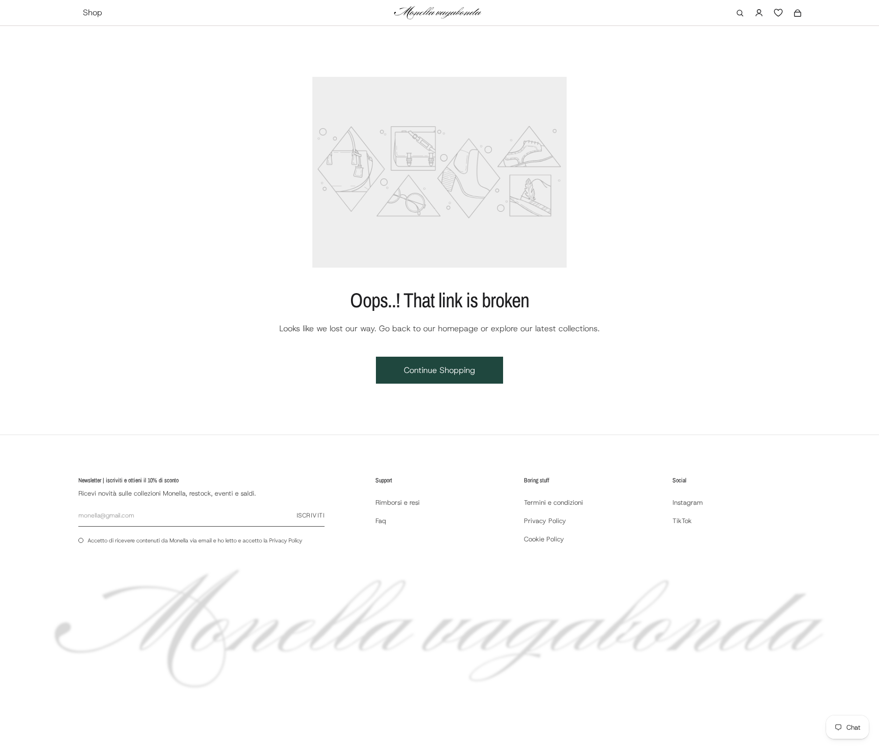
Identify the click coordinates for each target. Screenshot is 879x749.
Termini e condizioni (553, 502)
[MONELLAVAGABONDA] (437, 13)
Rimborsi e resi (397, 502)
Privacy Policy (285, 540)
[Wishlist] (778, 13)
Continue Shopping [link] (439, 370)
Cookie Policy (544, 539)
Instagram (687, 502)
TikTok (682, 520)
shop (92, 12)
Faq (380, 520)
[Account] (759, 13)
